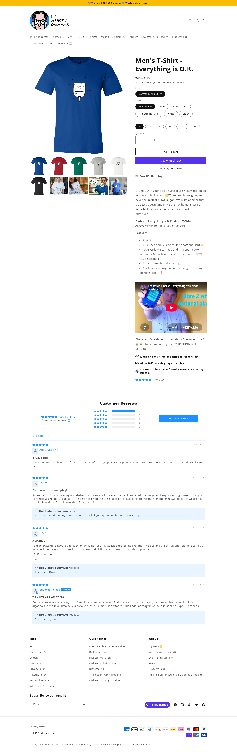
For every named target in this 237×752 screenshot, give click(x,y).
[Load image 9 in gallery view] (98, 186)
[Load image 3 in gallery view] (78, 166)
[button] (57, 37)
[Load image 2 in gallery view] (59, 166)
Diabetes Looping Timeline (104, 680)
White (170, 113)
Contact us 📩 (38, 652)
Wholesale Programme (43, 686)
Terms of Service (39, 680)
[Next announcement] (206, 3)
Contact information (140, 744)
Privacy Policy (37, 668)
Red (162, 106)
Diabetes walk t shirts (102, 657)
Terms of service (102, 744)
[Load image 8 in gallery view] (78, 186)
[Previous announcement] (31, 3)
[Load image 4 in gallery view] (98, 166)
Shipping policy (120, 744)
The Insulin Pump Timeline (105, 674)
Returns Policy (38, 674)
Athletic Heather (149, 113)
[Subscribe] (84, 704)
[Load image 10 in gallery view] (118, 186)
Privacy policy (84, 744)
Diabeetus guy (97, 652)
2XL (182, 126)
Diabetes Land (157, 668)
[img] (40, 445)
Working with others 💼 (162, 652)
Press (152, 663)
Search (34, 657)
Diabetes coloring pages (103, 663)
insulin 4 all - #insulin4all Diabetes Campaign (176, 674)
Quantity (139, 133)
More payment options (171, 168)
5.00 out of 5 (67, 416)
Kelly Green (180, 106)
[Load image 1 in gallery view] (39, 166)
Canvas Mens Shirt (150, 93)
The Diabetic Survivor (48, 744)
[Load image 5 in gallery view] (118, 166)
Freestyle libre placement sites (107, 646)
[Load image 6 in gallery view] (39, 186)
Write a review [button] (179, 418)
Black (186, 113)
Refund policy (68, 744)
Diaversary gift (97, 668)
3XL (194, 126)
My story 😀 (156, 646)
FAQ (32, 646)
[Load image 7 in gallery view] (59, 186)
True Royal (145, 106)
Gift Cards (36, 663)
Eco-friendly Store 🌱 (161, 657)
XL (170, 126)
